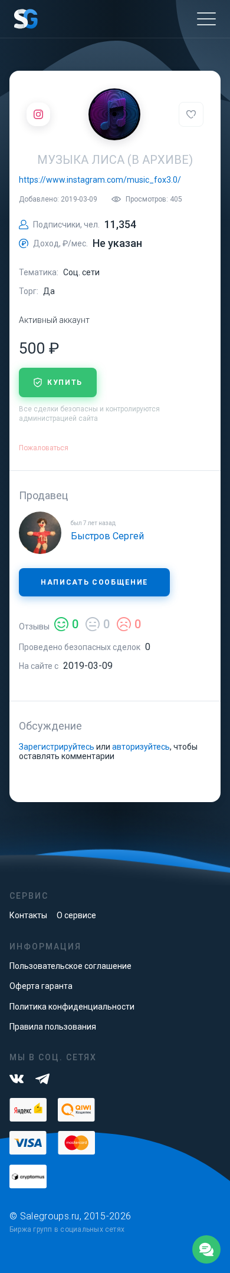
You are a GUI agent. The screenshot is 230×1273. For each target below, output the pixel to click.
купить (65, 382)
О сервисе (76, 915)
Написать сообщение (94, 582)
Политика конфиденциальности (71, 1006)
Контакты (28, 915)
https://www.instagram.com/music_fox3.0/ (100, 179)
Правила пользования (52, 1026)
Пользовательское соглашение (70, 966)
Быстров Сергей (107, 536)
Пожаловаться (43, 448)
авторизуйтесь (141, 746)
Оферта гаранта (41, 986)
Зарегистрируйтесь (56, 746)
